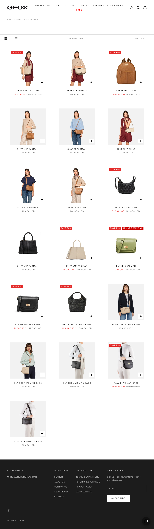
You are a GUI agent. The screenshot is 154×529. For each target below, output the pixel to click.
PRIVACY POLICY (84, 486)
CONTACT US (60, 486)
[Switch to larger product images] (6, 39)
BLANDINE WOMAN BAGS (126, 324)
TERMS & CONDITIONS (87, 476)
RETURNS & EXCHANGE (88, 481)
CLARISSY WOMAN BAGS (28, 383)
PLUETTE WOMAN (77, 90)
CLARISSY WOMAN (27, 207)
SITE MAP (59, 496)
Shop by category (92, 5)
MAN (50, 5)
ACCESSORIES (115, 5)
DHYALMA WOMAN (27, 149)
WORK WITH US (84, 491)
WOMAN (39, 5)
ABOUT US (59, 481)
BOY (66, 5)
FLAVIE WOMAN (77, 207)
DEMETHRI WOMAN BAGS (76, 324)
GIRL (58, 5)
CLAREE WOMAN (77, 149)
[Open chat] (146, 521)
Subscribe (118, 498)
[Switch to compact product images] (16, 39)
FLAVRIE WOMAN (126, 266)
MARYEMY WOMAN (126, 207)
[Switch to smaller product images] (11, 39)
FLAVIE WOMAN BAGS (27, 324)
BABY (75, 5)
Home (10, 20)
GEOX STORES (61, 491)
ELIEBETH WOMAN (126, 90)
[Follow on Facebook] (8, 510)
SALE (79, 10)
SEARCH (58, 476)
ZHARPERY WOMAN (28, 90)
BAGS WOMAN (31, 20)
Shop (18, 20)
